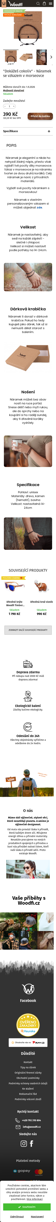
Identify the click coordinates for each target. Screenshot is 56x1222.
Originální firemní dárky (28, 1072)
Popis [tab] (11, 145)
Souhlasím (28, 1207)
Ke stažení (28, 1088)
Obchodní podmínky (28, 1078)
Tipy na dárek (28, 1067)
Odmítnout (17, 1216)
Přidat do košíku (40, 116)
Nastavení (37, 1216)
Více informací (35, 1199)
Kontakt (28, 1062)
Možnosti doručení (13, 90)
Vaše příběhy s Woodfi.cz (28, 900)
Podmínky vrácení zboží (28, 1099)
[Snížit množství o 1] (5, 106)
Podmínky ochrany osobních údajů (28, 1083)
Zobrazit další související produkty (28, 630)
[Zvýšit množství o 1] (14, 106)
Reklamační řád (28, 1093)
